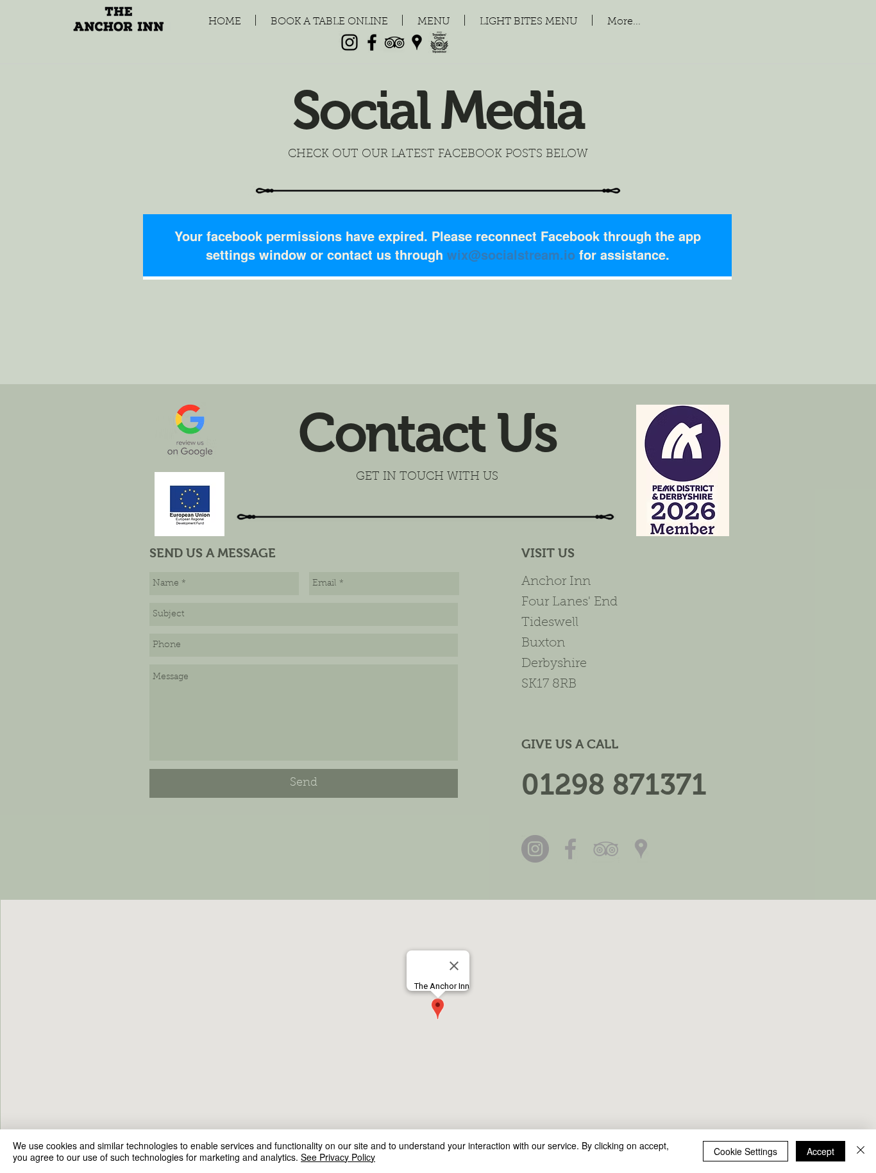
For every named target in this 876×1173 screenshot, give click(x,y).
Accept (820, 1151)
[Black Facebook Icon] (372, 42)
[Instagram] (349, 42)
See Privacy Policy (338, 1157)
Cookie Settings (745, 1151)
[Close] (860, 1151)
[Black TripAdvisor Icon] (394, 42)
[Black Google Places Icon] (417, 42)
